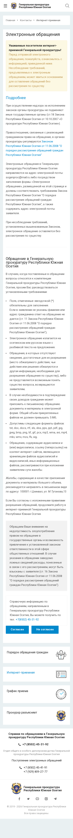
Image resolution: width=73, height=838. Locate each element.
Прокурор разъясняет (22, 712)
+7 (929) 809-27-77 (35, 771)
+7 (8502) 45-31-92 (35, 744)
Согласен (17, 629)
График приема (17, 691)
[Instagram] (46, 800)
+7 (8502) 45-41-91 (35, 767)
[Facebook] (19, 800)
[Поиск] (67, 5)
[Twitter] (28, 800)
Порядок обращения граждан (27, 652)
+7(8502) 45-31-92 (27, 619)
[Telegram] (55, 800)
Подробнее (16, 97)
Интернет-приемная (21, 672)
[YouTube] (37, 800)
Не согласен (45, 629)
